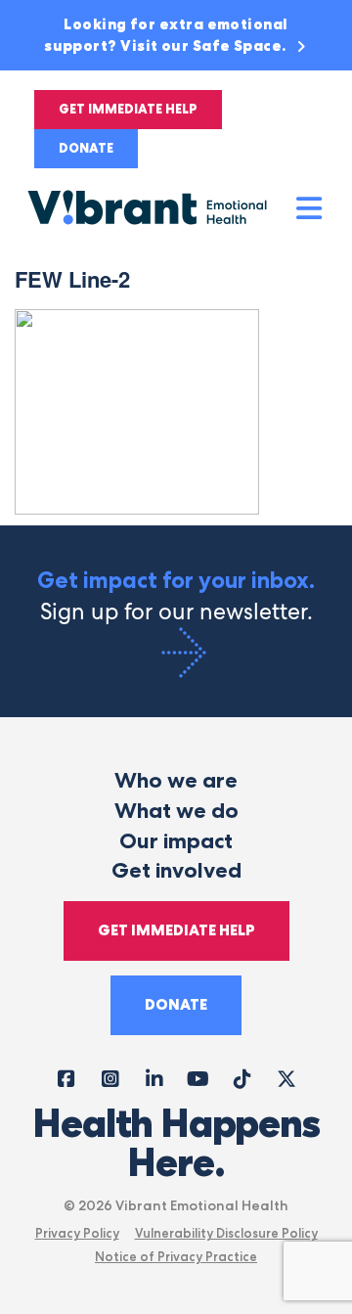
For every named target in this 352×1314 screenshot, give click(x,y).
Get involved (176, 870)
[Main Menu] (310, 209)
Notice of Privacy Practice (176, 1256)
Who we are (176, 780)
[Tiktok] (242, 1078)
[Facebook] (66, 1078)
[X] (286, 1078)
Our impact (176, 841)
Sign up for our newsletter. (176, 596)
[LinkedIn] (154, 1078)
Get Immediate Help (128, 109)
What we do (176, 810)
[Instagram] (110, 1078)
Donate (86, 148)
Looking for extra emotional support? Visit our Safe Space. (166, 35)
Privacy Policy (77, 1233)
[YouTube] (198, 1078)
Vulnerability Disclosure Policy (226, 1233)
